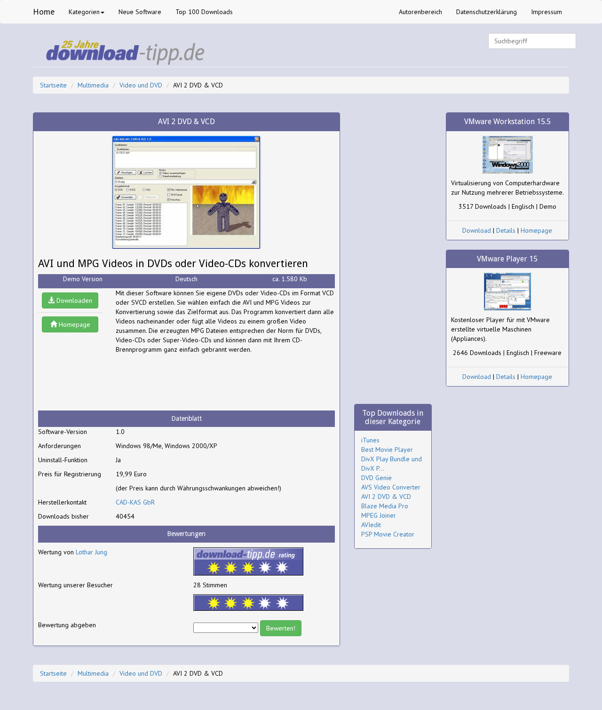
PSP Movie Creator (387, 534)
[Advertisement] (191, 382)
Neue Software (140, 12)
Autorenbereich (420, 12)
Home (44, 11)
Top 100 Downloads (204, 12)
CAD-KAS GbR (135, 502)
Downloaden (73, 300)
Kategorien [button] (84, 12)
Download (476, 230)
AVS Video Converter (390, 487)
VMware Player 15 (507, 258)
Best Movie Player (387, 449)
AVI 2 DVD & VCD (386, 496)
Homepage (73, 324)
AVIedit (371, 525)
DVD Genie (376, 477)
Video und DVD (140, 85)
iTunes (370, 440)
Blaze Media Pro (384, 506)
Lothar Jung (91, 552)
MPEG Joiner (378, 515)
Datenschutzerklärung (486, 12)
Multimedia (93, 85)
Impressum (546, 12)
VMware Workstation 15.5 (507, 121)
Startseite (53, 85)
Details (505, 230)
